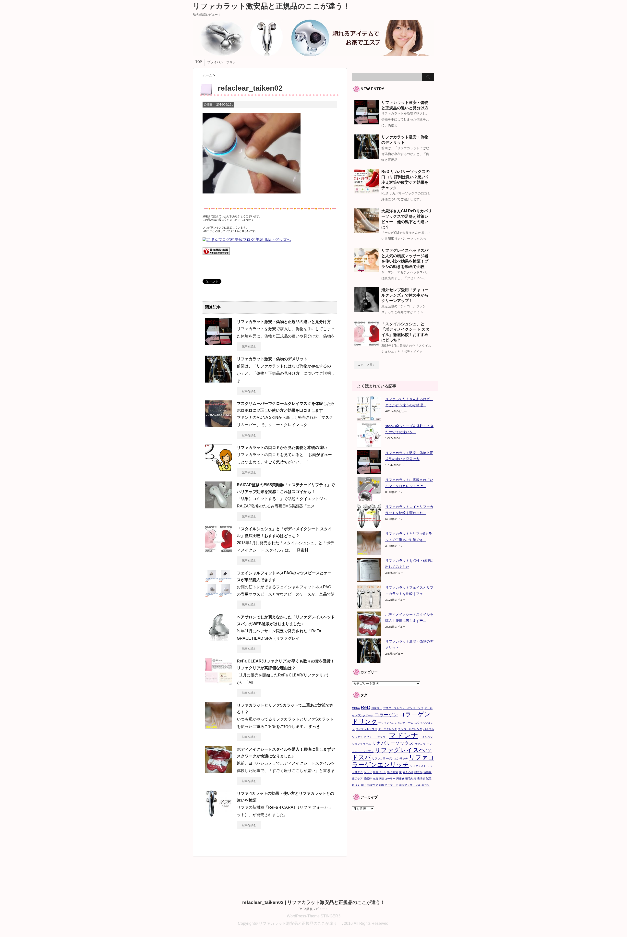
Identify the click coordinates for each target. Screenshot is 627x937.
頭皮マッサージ (388, 784)
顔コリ (426, 784)
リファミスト (418, 765)
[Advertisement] (393, 848)
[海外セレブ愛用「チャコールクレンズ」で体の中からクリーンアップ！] (366, 310)
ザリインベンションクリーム (395, 722)
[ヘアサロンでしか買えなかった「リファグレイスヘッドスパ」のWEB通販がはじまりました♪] (218, 639)
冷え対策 (392, 772)
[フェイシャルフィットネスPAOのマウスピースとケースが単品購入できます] (218, 595)
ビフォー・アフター (376, 736)
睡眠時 (368, 778)
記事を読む (249, 346)
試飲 (429, 778)
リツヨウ (420, 743)
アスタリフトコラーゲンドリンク (403, 708)
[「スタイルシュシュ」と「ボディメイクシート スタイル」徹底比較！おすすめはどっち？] (218, 551)
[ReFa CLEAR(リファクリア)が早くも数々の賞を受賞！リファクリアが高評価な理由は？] (218, 683)
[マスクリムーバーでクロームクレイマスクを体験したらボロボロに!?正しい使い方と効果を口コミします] (218, 425)
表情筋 (421, 778)
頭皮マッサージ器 (410, 784)
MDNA (356, 708)
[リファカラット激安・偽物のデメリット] (218, 381)
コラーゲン (386, 714)
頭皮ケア (372, 784)
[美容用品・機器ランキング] (216, 257)
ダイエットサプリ (366, 729)
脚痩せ (400, 778)
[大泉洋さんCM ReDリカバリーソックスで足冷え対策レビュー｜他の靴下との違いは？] (366, 231)
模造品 (418, 772)
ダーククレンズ (387, 729)
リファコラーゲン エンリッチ (390, 758)
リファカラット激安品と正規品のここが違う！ (271, 6)
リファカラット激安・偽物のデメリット (272, 359)
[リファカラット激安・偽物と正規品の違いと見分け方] (218, 343)
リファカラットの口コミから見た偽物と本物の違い (282, 447)
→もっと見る (366, 365)
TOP (198, 62)
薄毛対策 (410, 778)
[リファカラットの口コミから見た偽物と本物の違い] (218, 469)
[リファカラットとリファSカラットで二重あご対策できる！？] (218, 727)
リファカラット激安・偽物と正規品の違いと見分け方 (284, 322)
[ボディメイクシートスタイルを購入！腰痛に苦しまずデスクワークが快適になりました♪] (218, 771)
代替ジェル (379, 772)
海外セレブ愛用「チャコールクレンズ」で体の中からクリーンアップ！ (404, 295)
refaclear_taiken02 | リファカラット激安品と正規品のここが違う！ (313, 902)
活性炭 (427, 772)
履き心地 (408, 772)
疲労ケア (357, 778)
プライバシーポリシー (223, 62)
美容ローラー (387, 778)
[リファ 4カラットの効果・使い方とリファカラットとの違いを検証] (218, 815)
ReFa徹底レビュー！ (313, 909)
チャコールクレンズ (410, 729)
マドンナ (403, 735)
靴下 (363, 784)
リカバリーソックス (393, 743)
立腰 (375, 778)
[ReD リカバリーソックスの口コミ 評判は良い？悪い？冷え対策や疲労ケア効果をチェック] (366, 191)
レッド (368, 772)
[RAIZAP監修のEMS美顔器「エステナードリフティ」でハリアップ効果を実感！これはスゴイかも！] (218, 506)
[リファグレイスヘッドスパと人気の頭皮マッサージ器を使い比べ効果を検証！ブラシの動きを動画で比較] (366, 270)
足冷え (356, 784)
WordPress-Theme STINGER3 (313, 916)
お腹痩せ (376, 708)
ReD (365, 707)
